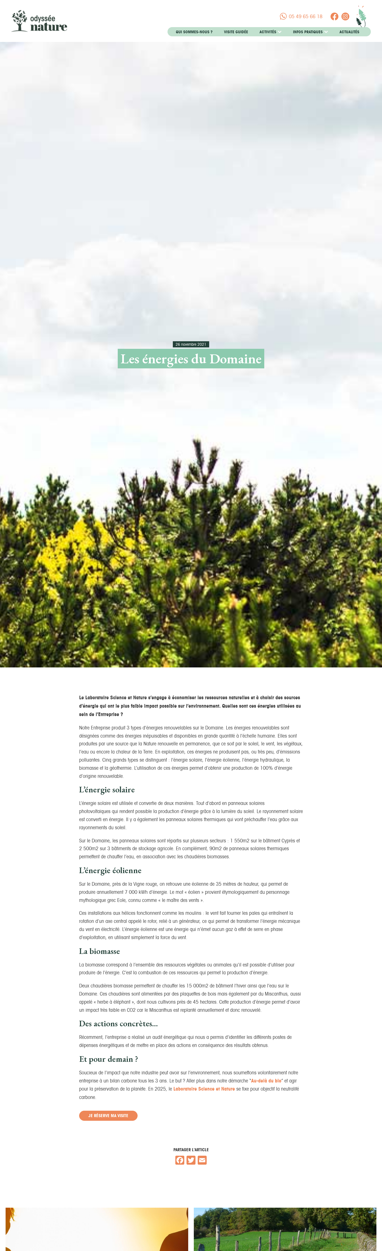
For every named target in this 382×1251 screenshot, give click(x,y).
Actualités (349, 31)
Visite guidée (236, 31)
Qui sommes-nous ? (194, 31)
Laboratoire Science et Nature (204, 1089)
